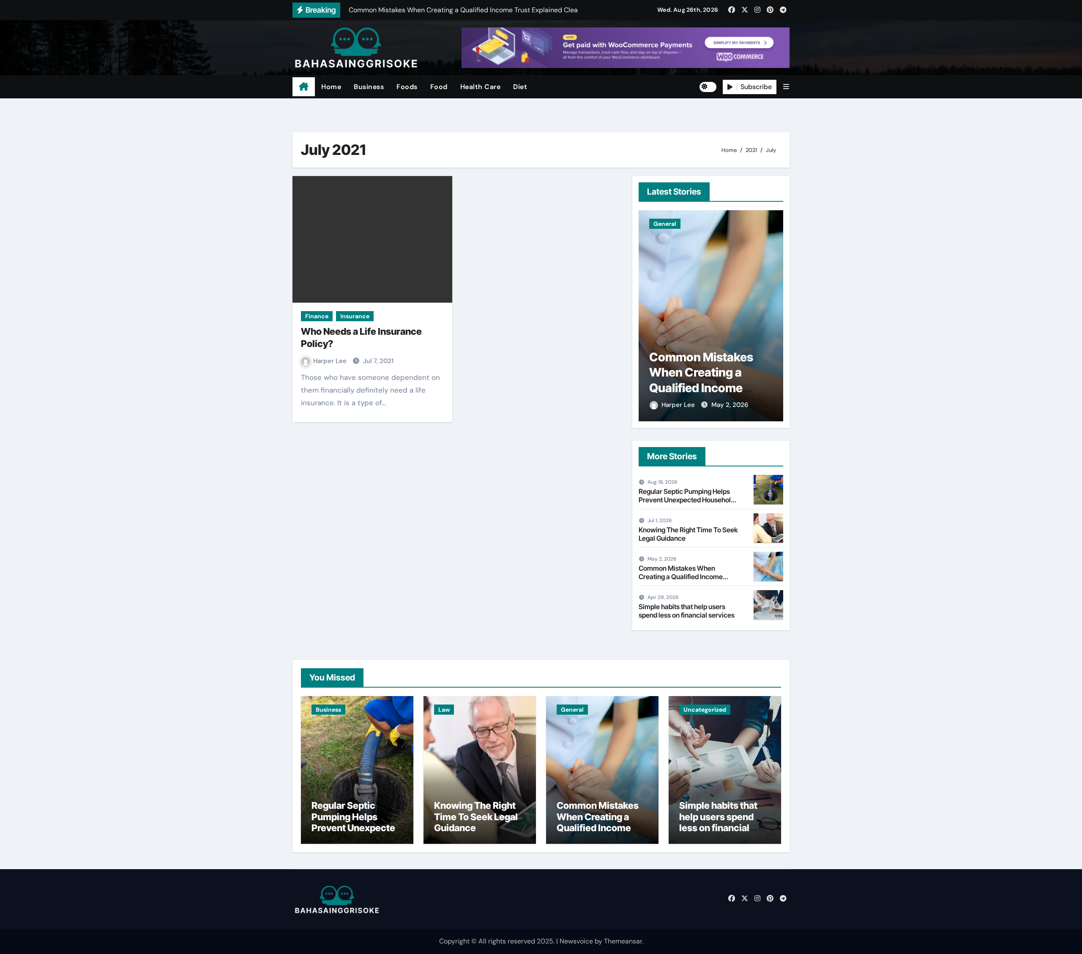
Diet (520, 86)
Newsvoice (576, 941)
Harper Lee (330, 361)
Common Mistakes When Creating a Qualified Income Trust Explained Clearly (681, 576)
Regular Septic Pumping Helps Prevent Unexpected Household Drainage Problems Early (687, 499)
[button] (786, 87)
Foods (407, 86)
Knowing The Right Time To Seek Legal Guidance (688, 534)
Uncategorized (674, 224)
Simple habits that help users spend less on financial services (708, 372)
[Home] (303, 87)
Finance (316, 316)
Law (444, 709)
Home (331, 86)
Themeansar (623, 941)
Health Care (480, 86)
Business (369, 86)
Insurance (354, 316)
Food (439, 86)
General (572, 709)
